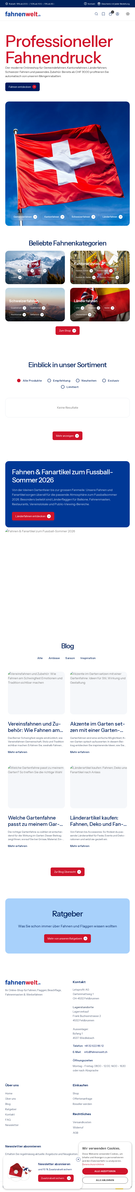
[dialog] (105, 1165)
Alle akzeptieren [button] (105, 1171)
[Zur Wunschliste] (102, 14)
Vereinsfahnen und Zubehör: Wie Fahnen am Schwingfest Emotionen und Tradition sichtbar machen (36, 727)
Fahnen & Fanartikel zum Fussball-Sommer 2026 (62, 476)
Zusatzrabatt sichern (52, 1178)
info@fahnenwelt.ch (95, 1052)
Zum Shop (65, 330)
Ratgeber (11, 1109)
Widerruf (78, 1127)
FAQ (8, 1119)
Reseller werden (82, 1104)
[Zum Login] (116, 14)
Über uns (10, 1098)
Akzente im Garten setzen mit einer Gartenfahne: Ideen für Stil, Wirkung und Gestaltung (97, 727)
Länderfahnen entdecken (30, 516)
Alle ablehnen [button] (105, 1180)
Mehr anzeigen (65, 435)
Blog (8, 1104)
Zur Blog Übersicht (65, 871)
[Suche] (95, 14)
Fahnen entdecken (20, 87)
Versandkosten (82, 1122)
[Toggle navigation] (128, 14)
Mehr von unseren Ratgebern (65, 938)
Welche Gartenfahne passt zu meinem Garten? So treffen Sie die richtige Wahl (34, 821)
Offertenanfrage (82, 1098)
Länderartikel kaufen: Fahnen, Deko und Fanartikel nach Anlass (96, 821)
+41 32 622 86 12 (94, 1045)
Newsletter (12, 1125)
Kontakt (10, 1114)
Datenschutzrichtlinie (93, 1164)
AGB (75, 1132)
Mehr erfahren (17, 752)
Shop (76, 1093)
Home (8, 1093)
